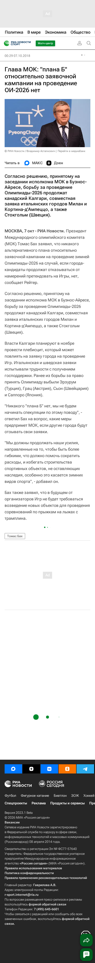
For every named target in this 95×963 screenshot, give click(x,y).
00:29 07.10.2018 (17, 56)
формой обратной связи (47, 904)
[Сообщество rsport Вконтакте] (49, 768)
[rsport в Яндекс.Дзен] (31, 768)
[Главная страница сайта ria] (5, 43)
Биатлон (60, 796)
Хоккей (88, 796)
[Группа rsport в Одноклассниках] (67, 768)
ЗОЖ (75, 796)
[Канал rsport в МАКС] (13, 768)
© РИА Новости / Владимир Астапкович (30, 151)
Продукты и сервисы (67, 803)
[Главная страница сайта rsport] (27, 43)
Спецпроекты (16, 803)
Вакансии (12, 822)
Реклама (39, 803)
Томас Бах (15, 536)
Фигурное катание (35, 796)
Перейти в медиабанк (71, 151)
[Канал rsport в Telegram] (85, 768)
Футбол (10, 796)
